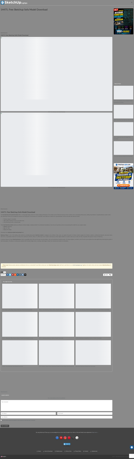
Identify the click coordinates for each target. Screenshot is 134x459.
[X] (73, 437)
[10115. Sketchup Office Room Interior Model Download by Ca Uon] (20, 324)
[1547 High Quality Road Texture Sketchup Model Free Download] (20, 296)
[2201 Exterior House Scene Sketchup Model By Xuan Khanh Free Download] (56, 352)
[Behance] (77, 437)
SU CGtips (9, 229)
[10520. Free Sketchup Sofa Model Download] (20, 352)
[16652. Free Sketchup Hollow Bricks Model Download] (56, 296)
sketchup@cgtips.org (77, 265)
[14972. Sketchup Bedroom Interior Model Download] (56, 324)
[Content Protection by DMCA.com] (67, 444)
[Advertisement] (42, 22)
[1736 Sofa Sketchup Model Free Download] (123, 148)
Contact (86, 451)
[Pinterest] (69, 437)
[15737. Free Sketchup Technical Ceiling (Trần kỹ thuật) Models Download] (93, 296)
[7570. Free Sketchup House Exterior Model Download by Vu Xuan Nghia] (123, 92)
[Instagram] (65, 437)
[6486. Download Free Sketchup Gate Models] (123, 111)
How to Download (48, 451)
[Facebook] (57, 437)
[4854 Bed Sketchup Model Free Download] (93, 352)
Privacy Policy (78, 451)
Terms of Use (68, 451)
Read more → (95, 432)
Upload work (94, 451)
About (39, 451)
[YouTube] (61, 437)
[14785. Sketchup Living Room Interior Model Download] (93, 324)
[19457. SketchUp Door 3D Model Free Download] (123, 129)
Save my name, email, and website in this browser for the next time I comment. (18, 420)
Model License (59, 451)
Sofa (4, 272)
